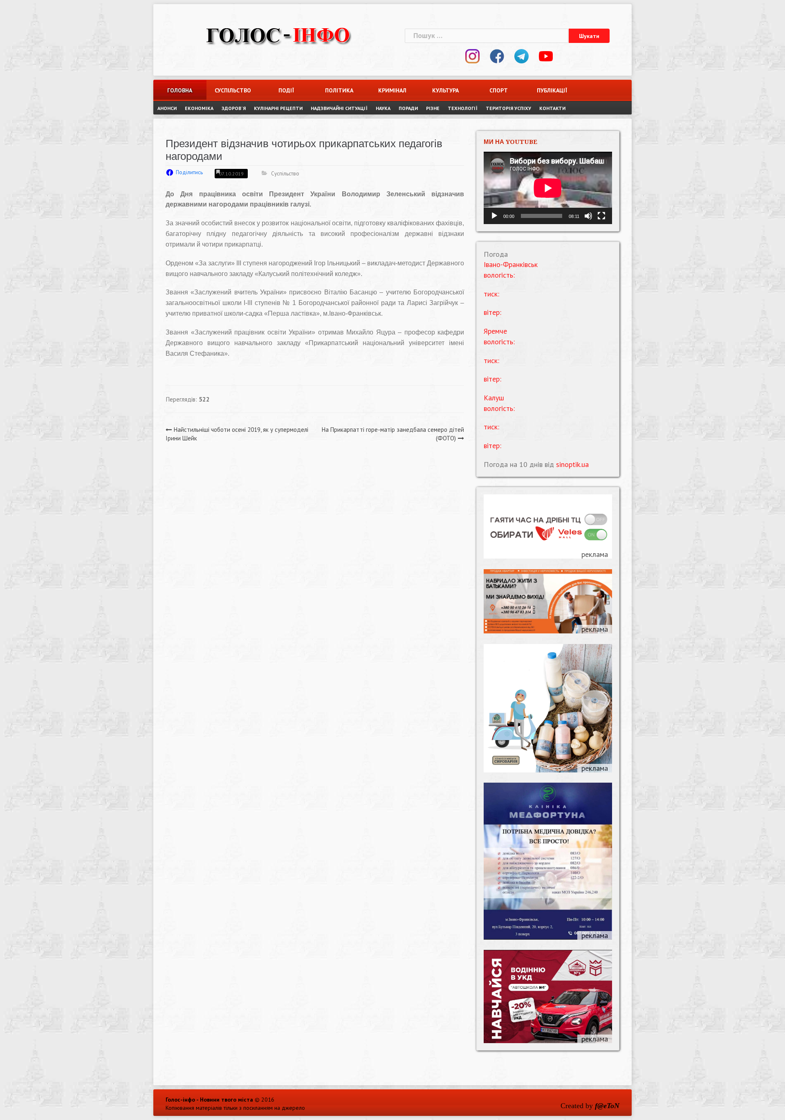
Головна (179, 90)
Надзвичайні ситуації (339, 108)
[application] (548, 188)
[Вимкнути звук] (588, 216)
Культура (445, 90)
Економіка (199, 108)
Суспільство (233, 90)
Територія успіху (508, 108)
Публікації (552, 90)
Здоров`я (234, 108)
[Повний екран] (601, 216)
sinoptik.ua (572, 464)
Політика (339, 90)
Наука (383, 108)
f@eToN (607, 1106)
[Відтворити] (494, 216)
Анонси (167, 108)
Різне (433, 108)
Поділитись (189, 172)
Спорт (498, 90)
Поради (408, 108)
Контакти (552, 108)
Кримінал (392, 90)
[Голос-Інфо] (278, 34)
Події (286, 90)
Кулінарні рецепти (278, 108)
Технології (463, 108)
